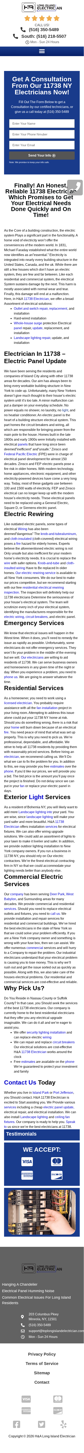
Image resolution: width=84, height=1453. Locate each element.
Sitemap (42, 1373)
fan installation (47, 708)
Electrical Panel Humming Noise (28, 1291)
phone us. (11, 677)
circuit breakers (37, 617)
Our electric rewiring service (35, 573)
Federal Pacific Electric (20, 454)
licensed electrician (18, 703)
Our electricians (32, 657)
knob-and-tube (51, 534)
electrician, (12, 756)
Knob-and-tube (48, 563)
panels (23, 444)
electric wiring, (14, 617)
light (65, 410)
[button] (42, 51)
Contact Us (20, 1082)
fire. (6, 732)
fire (18, 543)
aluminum (69, 534)
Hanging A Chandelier (19, 1284)
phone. (9, 771)
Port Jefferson (63, 1092)
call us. (55, 913)
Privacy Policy (42, 1354)
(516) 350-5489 (58, 111)
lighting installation (52, 1032)
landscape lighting (39, 817)
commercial (34, 948)
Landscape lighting (34, 1117)
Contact (41, 1382)
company (16, 894)
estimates (57, 766)
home (15, 727)
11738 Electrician (36, 299)
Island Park (41, 1092)
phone (69, 1061)
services (51, 826)
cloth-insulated (21, 538)
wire (7, 563)
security (33, 1032)
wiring (47, 1037)
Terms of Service (42, 1363)
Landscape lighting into (35, 812)
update (38, 328)
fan (22, 786)
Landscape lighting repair (32, 338)
